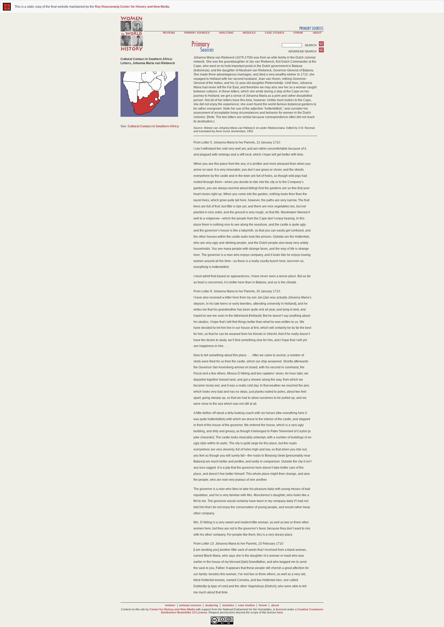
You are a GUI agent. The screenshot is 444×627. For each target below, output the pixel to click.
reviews (170, 605)
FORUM (298, 32)
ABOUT (317, 32)
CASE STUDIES (274, 32)
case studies (246, 605)
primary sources (190, 605)
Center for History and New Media (172, 609)
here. (280, 612)
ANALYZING (226, 32)
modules (228, 605)
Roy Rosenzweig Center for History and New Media (132, 6)
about (275, 605)
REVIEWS (169, 32)
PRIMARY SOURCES (197, 32)
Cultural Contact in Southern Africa (153, 126)
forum (263, 605)
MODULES (249, 32)
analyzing (211, 605)
